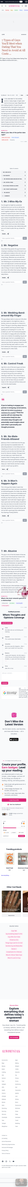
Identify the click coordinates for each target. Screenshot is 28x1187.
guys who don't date (14, 937)
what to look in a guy (14, 958)
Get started (21, 836)
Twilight (4, 1123)
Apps (16, 1060)
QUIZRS (26, 141)
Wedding (17, 1123)
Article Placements (6, 1141)
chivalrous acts (14, 940)
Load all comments (7, 623)
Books (3, 1069)
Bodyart (17, 1066)
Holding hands (5, 603)
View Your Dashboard (15, 804)
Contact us (4, 1135)
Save (22, 95)
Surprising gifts (19, 603)
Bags (12, 10)
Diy (16, 1075)
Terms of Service (6, 1153)
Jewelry (17, 1093)
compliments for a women (14, 952)
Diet (3, 1075)
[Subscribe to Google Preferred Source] (10, 692)
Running (7, 10)
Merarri (4, 95)
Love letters (12, 603)
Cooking (4, 1072)
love (3, 34)
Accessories (5, 1060)
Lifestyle (4, 1096)
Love (16, 1096)
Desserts (17, 1072)
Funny (16, 1081)
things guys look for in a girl (14, 943)
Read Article (14, 916)
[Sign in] (26, 6)
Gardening (18, 1084)
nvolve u (14, 949)
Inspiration (18, 1090)
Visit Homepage (14, 1037)
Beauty (3, 1066)
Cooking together (5, 605)
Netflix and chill (5, 140)
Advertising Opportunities (8, 1144)
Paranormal (18, 1105)
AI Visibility (4, 1138)
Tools (16, 1126)
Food (3, 1081)
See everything (5, 875)
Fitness (21, 10)
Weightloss (4, 1126)
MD (17, 95)
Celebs (17, 1069)
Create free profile (14, 800)
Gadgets (4, 1084)
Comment (4, 683)
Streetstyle (4, 1117)
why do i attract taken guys (14, 955)
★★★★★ (23, 34)
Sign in (8, 809)
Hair (16, 1087)
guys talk (14, 931)
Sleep (16, 1114)
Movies (3, 1102)
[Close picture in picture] (16, 1180)
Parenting (4, 1108)
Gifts (3, 10)
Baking (17, 1063)
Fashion (16, 10)
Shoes (16, 1111)
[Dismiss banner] (25, 688)
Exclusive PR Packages (7, 1147)
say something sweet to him (14, 934)
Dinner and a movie (6, 137)
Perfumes (17, 1108)
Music (16, 1102)
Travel (16, 1120)
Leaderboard (5, 836)
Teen (3, 1120)
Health (3, 1090)
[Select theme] (22, 6)
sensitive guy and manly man (14, 946)
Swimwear (17, 1117)
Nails (3, 1105)
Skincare (4, 1114)
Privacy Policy (5, 1150)
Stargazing (12, 140)
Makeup (4, 1099)
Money (17, 1099)
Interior (4, 1093)
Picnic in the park (15, 137)
